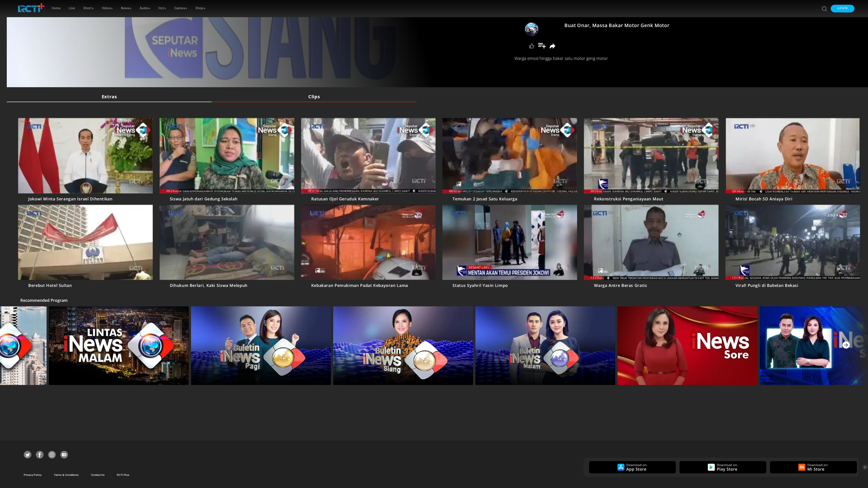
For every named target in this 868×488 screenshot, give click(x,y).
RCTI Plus (123, 475)
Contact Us (98, 475)
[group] (632, 467)
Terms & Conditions (66, 475)
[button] (842, 8)
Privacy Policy (33, 475)
